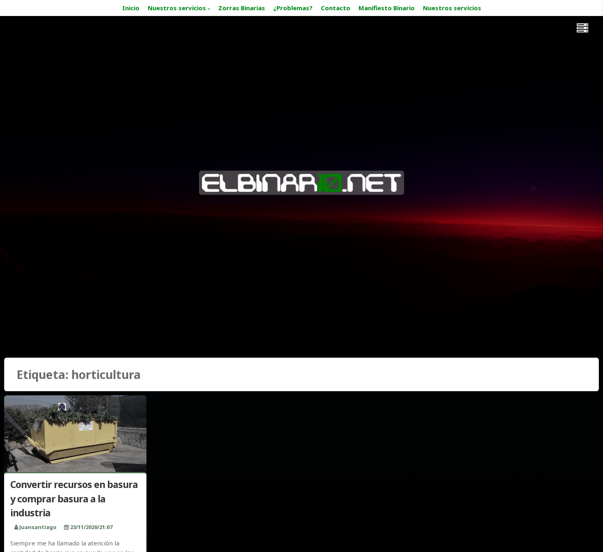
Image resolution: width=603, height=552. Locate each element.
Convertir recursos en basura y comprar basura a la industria (74, 498)
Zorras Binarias (241, 8)
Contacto (335, 8)
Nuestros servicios (177, 8)
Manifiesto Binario (387, 8)
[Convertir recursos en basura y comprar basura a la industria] (75, 435)
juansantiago (38, 527)
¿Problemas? (293, 8)
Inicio (130, 8)
